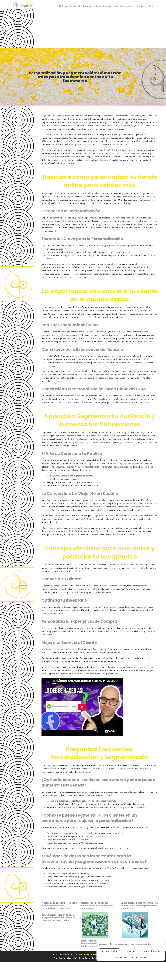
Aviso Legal (85, 958)
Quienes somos (110, 6)
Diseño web (75, 6)
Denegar (130, 951)
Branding (87, 6)
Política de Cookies (121, 957)
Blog (151, 6)
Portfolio (97, 6)
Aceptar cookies (109, 951)
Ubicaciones (126, 6)
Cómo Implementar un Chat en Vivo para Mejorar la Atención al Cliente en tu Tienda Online (58, 918)
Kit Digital (63, 6)
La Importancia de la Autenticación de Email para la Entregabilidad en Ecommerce (139, 906)
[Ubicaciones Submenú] (134, 6)
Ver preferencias (152, 951)
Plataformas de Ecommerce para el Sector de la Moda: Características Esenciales (59, 906)
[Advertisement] (83, 28)
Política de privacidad (138, 957)
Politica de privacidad (66, 958)
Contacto (142, 6)
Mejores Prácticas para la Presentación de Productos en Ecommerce (97, 906)
